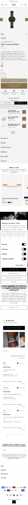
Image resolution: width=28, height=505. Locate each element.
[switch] (24, 249)
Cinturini (7, 103)
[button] (2, 5)
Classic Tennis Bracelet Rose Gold (13, 111)
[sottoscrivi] (24, 450)
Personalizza (13, 274)
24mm (3, 74)
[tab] (18, 356)
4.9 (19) (7, 42)
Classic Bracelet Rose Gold (10, 198)
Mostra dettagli (19, 265)
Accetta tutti (14, 269)
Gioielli (21, 103)
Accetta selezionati (14, 278)
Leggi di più (14, 307)
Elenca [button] (5, 351)
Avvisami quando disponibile (14, 86)
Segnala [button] (19, 381)
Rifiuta (14, 282)
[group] (14, 321)
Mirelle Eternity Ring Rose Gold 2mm (14, 124)
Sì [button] (17, 381)
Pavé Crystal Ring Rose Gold (13, 117)
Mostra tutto (14, 209)
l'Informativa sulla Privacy (13, 457)
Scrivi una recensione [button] (14, 328)
